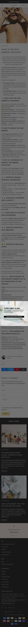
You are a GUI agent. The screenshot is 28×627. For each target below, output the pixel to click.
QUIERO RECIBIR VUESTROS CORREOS (14, 316)
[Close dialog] (27, 302)
